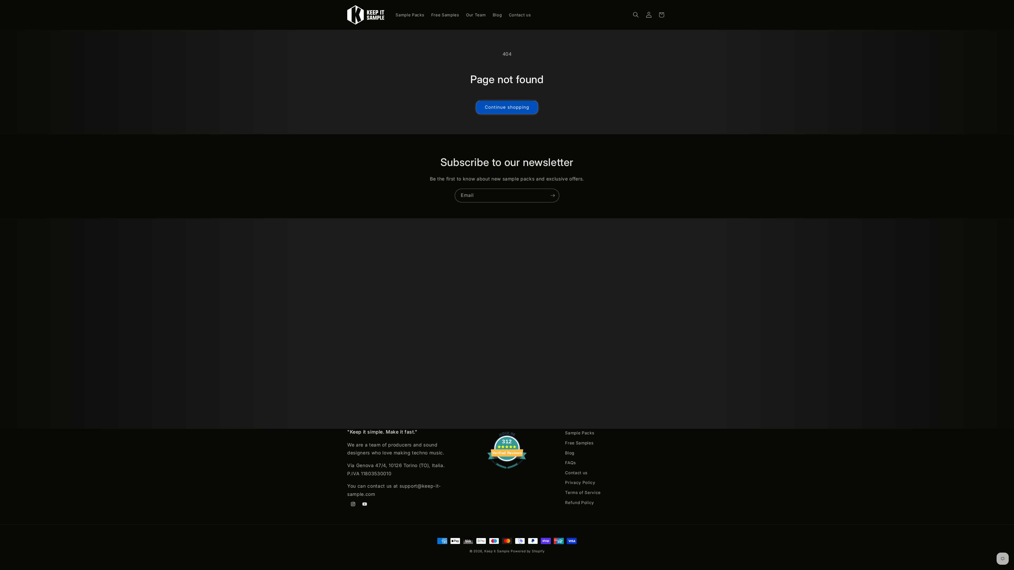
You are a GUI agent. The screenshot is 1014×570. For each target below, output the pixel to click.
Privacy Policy (580, 482)
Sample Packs (579, 432)
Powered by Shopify (527, 551)
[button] (636, 14)
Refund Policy (579, 502)
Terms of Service (583, 492)
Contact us (576, 472)
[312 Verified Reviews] (507, 471)
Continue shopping (507, 107)
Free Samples (579, 442)
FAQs (570, 462)
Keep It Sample (497, 551)
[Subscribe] (552, 195)
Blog (569, 452)
